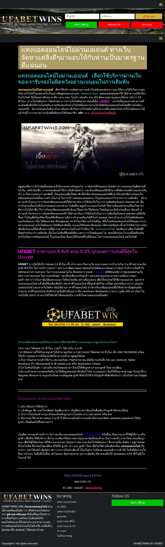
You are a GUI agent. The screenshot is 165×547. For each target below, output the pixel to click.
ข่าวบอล (61, 530)
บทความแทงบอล (66, 501)
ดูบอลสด (62, 516)
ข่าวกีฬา (61, 506)
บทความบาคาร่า (66, 526)
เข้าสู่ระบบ (149, 16)
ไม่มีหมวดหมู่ (64, 535)
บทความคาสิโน (66, 521)
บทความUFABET (66, 511)
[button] (160, 4)
